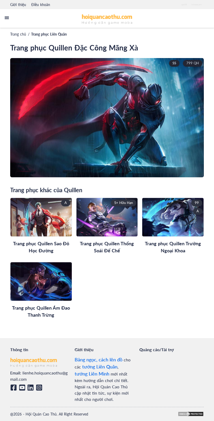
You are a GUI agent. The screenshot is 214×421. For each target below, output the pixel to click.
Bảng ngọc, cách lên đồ (98, 359)
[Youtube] (23, 387)
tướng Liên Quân (99, 366)
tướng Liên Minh (92, 374)
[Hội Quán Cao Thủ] (107, 19)
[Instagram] (40, 387)
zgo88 (184, 4)
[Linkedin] (31, 387)
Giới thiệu (18, 4)
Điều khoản (40, 4)
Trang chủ (18, 34)
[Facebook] (14, 387)
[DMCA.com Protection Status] (191, 414)
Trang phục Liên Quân (49, 34)
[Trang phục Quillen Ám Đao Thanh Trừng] (41, 281)
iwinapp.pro (196, 4)
